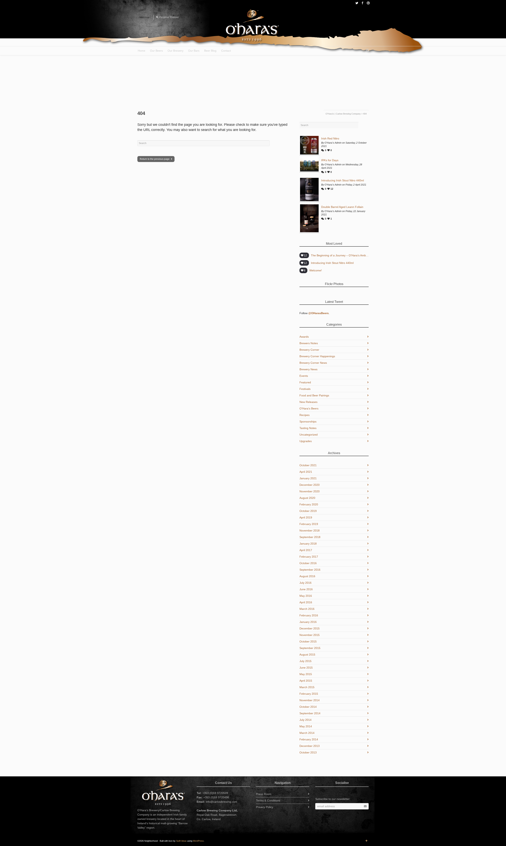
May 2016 (305, 595)
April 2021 (305, 471)
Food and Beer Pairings (314, 395)
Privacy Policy (264, 807)
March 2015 (306, 687)
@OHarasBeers (318, 313)
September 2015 (309, 648)
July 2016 (305, 582)
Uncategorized (308, 434)
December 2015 (309, 628)
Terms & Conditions (268, 800)
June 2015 (306, 667)
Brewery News (308, 369)
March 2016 (306, 608)
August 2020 (307, 497)
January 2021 (308, 478)
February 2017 (308, 556)
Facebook (362, 3)
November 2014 (309, 700)
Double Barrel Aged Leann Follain (342, 206)
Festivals (305, 388)
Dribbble (368, 3)
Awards (304, 336)
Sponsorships (307, 421)
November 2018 (309, 530)
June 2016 (306, 589)
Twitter (356, 3)
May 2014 (305, 726)
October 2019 (308, 511)
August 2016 (307, 576)
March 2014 (306, 732)
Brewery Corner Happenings (317, 356)
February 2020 (308, 504)
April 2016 (305, 602)
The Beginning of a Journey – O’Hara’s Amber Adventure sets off (340, 255)
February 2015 (308, 693)
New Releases (308, 402)
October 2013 (308, 752)
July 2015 (305, 661)
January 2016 (308, 621)
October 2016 (308, 563)
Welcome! (315, 270)
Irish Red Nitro (330, 138)
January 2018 (308, 543)
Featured (305, 382)
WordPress (198, 841)
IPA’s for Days (329, 160)
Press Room (263, 794)
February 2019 (308, 524)
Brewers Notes (308, 343)
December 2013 (309, 745)
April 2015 (305, 680)
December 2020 (309, 484)
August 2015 (307, 654)
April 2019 (305, 517)
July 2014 (305, 719)
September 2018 (309, 537)
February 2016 (308, 615)
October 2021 (308, 465)
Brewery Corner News (313, 362)
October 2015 (308, 641)
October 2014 (308, 706)
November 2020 (309, 491)
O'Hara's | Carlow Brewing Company (343, 114)
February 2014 (308, 739)
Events (303, 375)
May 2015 (305, 674)
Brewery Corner (309, 349)
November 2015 (309, 635)
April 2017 (305, 550)
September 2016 (309, 569)
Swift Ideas (181, 841)
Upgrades (305, 441)
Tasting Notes (307, 428)
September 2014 (309, 713)
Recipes (304, 415)
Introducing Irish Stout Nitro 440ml (342, 180)
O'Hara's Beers (308, 408)
